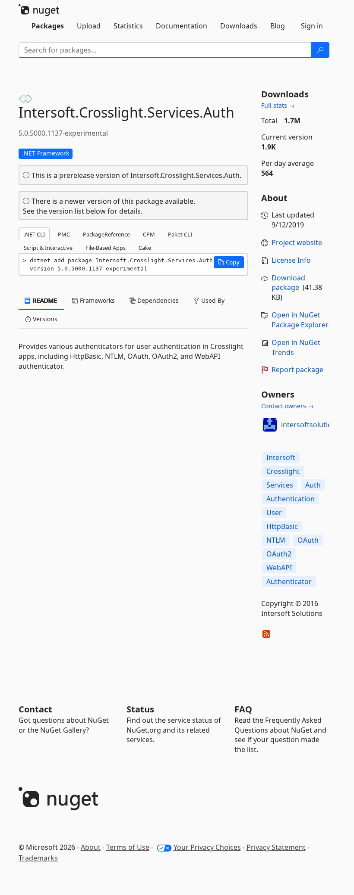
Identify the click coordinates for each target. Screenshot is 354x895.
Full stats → (278, 105)
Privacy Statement (276, 847)
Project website (297, 242)
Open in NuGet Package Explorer (300, 319)
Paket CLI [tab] (180, 234)
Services (279, 485)
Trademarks (38, 858)
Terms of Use (127, 847)
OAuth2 (278, 554)
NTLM (275, 540)
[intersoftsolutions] (270, 424)
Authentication (290, 498)
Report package (297, 369)
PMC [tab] (64, 234)
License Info (291, 260)
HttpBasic (282, 526)
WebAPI (279, 567)
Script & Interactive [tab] (48, 248)
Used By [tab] (211, 300)
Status (140, 709)
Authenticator (289, 581)
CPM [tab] (149, 234)
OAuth (308, 540)
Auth (313, 485)
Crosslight (283, 471)
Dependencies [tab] (157, 300)
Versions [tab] (44, 319)
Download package (288, 282)
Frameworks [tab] (96, 300)
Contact (35, 709)
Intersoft (280, 457)
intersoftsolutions (310, 424)
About (91, 847)
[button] (229, 262)
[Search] (320, 50)
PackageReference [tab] (106, 234)
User (274, 512)
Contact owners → (287, 406)
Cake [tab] (145, 248)
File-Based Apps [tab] (105, 248)
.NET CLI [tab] (34, 234)
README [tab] (44, 300)
